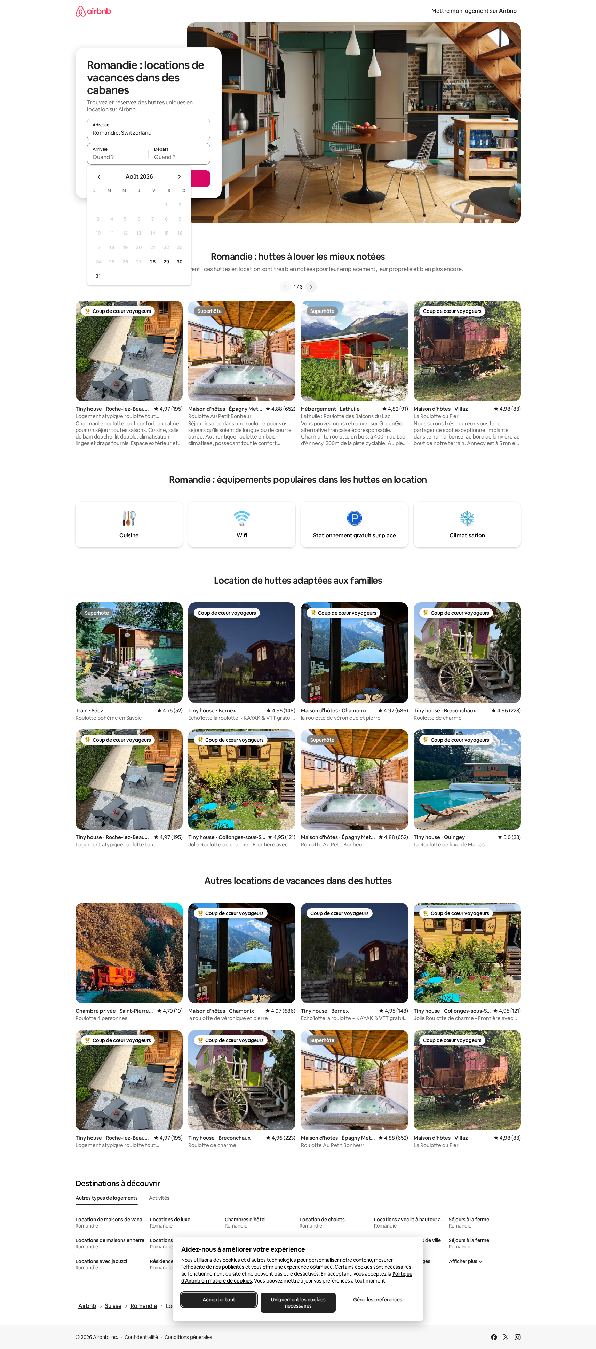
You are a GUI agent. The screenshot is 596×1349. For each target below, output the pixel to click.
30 (180, 262)
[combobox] (149, 132)
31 (98, 276)
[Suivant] (311, 286)
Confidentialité (141, 1337)
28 (153, 262)
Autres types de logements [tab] (107, 1198)
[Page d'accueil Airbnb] (93, 11)
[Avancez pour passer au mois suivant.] (179, 177)
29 (166, 262)
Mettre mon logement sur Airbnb (474, 11)
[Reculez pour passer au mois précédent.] (99, 177)
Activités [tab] (159, 1198)
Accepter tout (218, 1299)
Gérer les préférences (377, 1299)
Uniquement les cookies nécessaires (298, 1302)
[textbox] (118, 157)
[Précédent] (285, 286)
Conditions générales (188, 1337)
